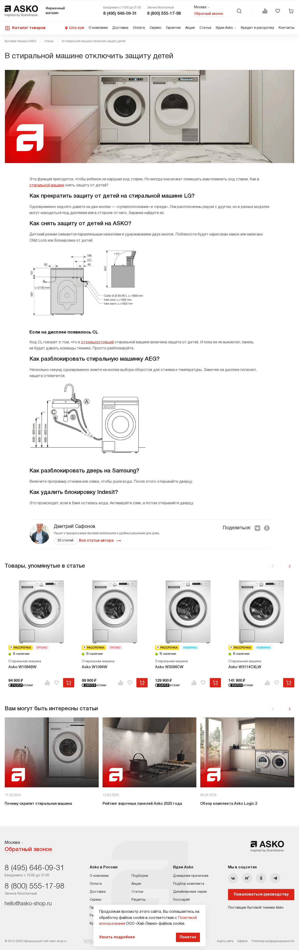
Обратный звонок (208, 13)
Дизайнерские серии (190, 891)
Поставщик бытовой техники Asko (256, 907)
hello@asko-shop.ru (28, 903)
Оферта (242, 941)
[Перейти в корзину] (291, 11)
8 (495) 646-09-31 (120, 13)
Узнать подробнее (117, 937)
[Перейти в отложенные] (277, 11)
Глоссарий (181, 899)
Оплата (139, 27)
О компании (98, 27)
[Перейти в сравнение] (265, 11)
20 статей (65, 540)
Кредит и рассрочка (257, 27)
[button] (289, 566)
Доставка (120, 27)
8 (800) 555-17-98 (164, 13)
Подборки (140, 875)
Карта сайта (225, 941)
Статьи (205, 27)
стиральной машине (46, 185)
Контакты (286, 27)
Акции (190, 27)
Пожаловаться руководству (261, 894)
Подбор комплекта (188, 883)
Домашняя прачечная (190, 875)
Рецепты (139, 899)
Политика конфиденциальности (272, 941)
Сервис (155, 27)
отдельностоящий (97, 342)
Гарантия (173, 27)
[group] (52, 764)
